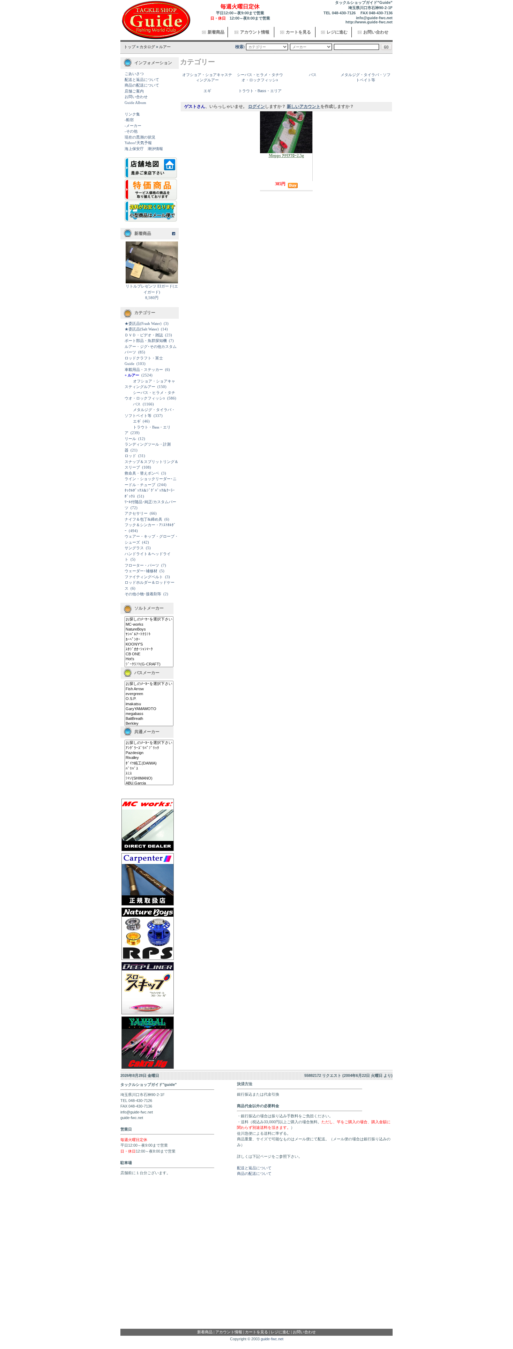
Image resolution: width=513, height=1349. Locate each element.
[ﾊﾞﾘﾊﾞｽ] (149, 768)
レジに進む (337, 32)
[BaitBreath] (149, 718)
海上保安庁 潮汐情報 (144, 149)
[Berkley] (149, 723)
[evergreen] (149, 694)
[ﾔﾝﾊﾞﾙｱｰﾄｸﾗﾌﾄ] (149, 634)
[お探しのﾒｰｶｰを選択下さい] (149, 619)
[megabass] (149, 713)
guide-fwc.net (272, 1339)
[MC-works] (149, 624)
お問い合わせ (375, 32)
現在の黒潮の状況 (140, 137)
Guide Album (135, 102)
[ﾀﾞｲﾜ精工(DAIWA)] (149, 763)
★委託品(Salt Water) (142, 329)
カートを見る (298, 32)
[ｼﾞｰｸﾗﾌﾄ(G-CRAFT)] (149, 664)
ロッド (130, 456)
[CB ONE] (149, 654)
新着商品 (216, 32)
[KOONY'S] (149, 644)
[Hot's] (149, 659)
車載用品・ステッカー (144, 369)
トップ (129, 47)
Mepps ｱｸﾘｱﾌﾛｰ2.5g (286, 155)
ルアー (165, 47)
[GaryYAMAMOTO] (149, 709)
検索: (240, 46)
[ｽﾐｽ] (149, 773)
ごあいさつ (134, 74)
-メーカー (133, 126)
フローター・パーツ (142, 565)
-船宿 (129, 120)
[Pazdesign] (149, 753)
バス (137, 404)
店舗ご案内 (134, 91)
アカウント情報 (254, 32)
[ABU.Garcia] (149, 783)
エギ (137, 421)
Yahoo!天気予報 (138, 143)
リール (130, 439)
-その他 (131, 131)
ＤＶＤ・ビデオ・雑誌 (144, 335)
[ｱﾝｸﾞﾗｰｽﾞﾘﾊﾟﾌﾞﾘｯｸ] (149, 748)
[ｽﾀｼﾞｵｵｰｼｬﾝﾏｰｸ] (149, 649)
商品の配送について (142, 85)
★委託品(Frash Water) (143, 323)
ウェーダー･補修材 (141, 571)
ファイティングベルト (144, 577)
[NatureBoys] (149, 629)
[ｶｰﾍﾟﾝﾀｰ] (149, 639)
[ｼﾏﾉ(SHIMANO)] (149, 778)
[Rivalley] (149, 757)
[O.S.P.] (149, 698)
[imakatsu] (149, 704)
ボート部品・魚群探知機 (146, 340)
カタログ (147, 47)
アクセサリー (136, 513)
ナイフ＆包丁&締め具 (143, 519)
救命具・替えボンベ (142, 473)
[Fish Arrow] (149, 689)
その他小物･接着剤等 (143, 594)
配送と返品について (142, 79)
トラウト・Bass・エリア (260, 91)
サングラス (134, 548)
